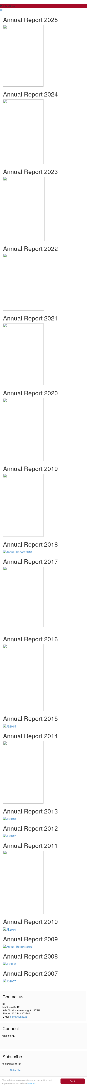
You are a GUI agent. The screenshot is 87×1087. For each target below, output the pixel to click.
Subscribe (15, 1070)
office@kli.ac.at (18, 1016)
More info (32, 1083)
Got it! (72, 1081)
